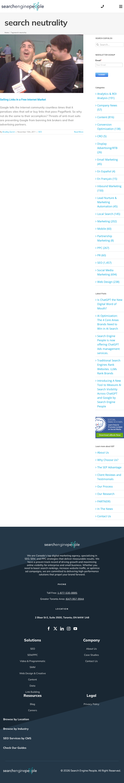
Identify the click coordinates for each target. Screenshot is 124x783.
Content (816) (105, 117)
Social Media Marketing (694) (107, 272)
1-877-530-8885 (67, 592)
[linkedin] (62, 628)
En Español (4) (106, 171)
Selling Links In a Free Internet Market (23, 99)
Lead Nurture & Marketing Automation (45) (107, 202)
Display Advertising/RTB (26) (107, 148)
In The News (105, 509)
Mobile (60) (104, 228)
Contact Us (104, 516)
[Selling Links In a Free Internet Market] (41, 63)
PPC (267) (103, 248)
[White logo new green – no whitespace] (20, 768)
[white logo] (62, 542)
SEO (40, 132)
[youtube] (75, 628)
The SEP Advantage (109, 467)
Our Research (105, 494)
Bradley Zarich (9, 132)
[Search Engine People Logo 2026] (23, 3)
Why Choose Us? (107, 460)
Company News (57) (107, 107)
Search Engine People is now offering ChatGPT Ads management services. (108, 344)
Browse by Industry (16, 728)
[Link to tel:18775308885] (102, 6)
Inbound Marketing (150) (109, 188)
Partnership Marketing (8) (105, 238)
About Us (103, 452)
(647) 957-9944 (75, 598)
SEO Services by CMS (17, 738)
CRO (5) (101, 136)
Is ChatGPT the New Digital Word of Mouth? (109, 304)
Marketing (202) (107, 221)
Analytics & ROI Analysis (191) (107, 96)
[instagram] (68, 628)
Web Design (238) (108, 282)
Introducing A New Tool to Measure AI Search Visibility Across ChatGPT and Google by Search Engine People (109, 393)
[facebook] (49, 628)
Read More (78, 132)
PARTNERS (104, 501)
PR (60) (101, 255)
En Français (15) (107, 179)
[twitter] (55, 628)
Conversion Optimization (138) (109, 127)
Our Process (105, 486)
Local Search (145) (108, 214)
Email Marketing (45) (107, 162)
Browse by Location (16, 719)
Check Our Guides (14, 747)
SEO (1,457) (104, 262)
